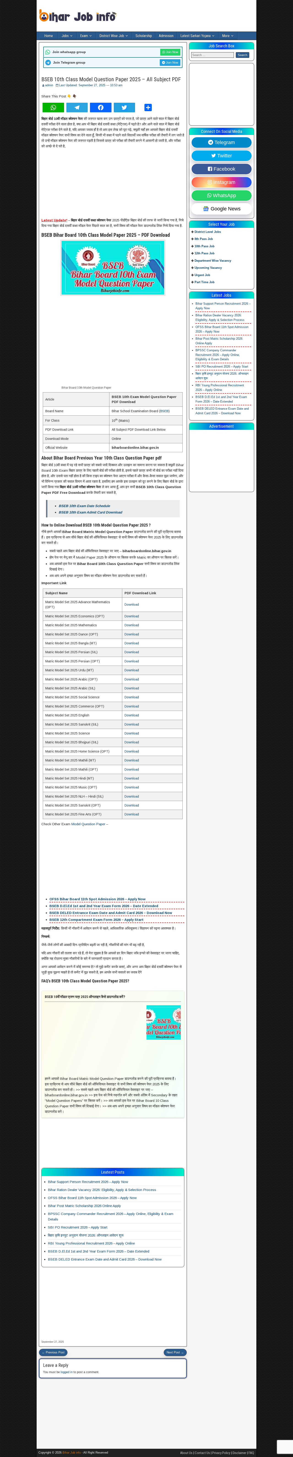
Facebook (223, 169)
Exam (84, 36)
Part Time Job (204, 282)
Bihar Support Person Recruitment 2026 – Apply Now (88, 1182)
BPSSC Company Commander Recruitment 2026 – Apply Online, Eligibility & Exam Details (217, 355)
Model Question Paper (88, 824)
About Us (186, 1453)
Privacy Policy (221, 1453)
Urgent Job (202, 275)
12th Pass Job (204, 253)
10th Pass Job (204, 246)
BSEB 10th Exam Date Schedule (84, 506)
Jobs (65, 36)
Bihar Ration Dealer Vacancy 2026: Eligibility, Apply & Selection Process (102, 1190)
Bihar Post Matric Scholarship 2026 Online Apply (84, 1206)
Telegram (224, 142)
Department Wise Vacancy (213, 260)
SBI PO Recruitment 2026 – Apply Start (77, 1227)
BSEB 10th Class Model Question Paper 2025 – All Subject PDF (111, 79)
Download (132, 604)
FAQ (251, 1453)
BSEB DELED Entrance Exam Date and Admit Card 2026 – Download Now (110, 913)
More (226, 36)
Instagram (223, 182)
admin (49, 85)
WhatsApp (224, 195)
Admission (166, 36)
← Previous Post (53, 1352)
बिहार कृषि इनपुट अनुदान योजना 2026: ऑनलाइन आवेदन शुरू (86, 1235)
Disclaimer (239, 1453)
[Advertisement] (112, 184)
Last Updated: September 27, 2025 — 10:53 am (90, 85)
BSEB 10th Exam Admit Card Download (90, 512)
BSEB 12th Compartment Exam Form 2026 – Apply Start (96, 920)
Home (48, 36)
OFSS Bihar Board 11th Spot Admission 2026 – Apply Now (97, 899)
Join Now (171, 52)
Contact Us (202, 1453)
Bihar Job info (71, 1452)
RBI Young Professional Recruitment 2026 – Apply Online (91, 1243)
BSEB (164, 411)
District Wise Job (111, 36)
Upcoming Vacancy (208, 267)
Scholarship (144, 36)
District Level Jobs (208, 232)
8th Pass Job (204, 239)
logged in (67, 1372)
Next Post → (175, 1352)
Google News (225, 209)
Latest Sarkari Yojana (195, 36)
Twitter (224, 156)
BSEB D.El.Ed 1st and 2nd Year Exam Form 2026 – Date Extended (103, 906)
